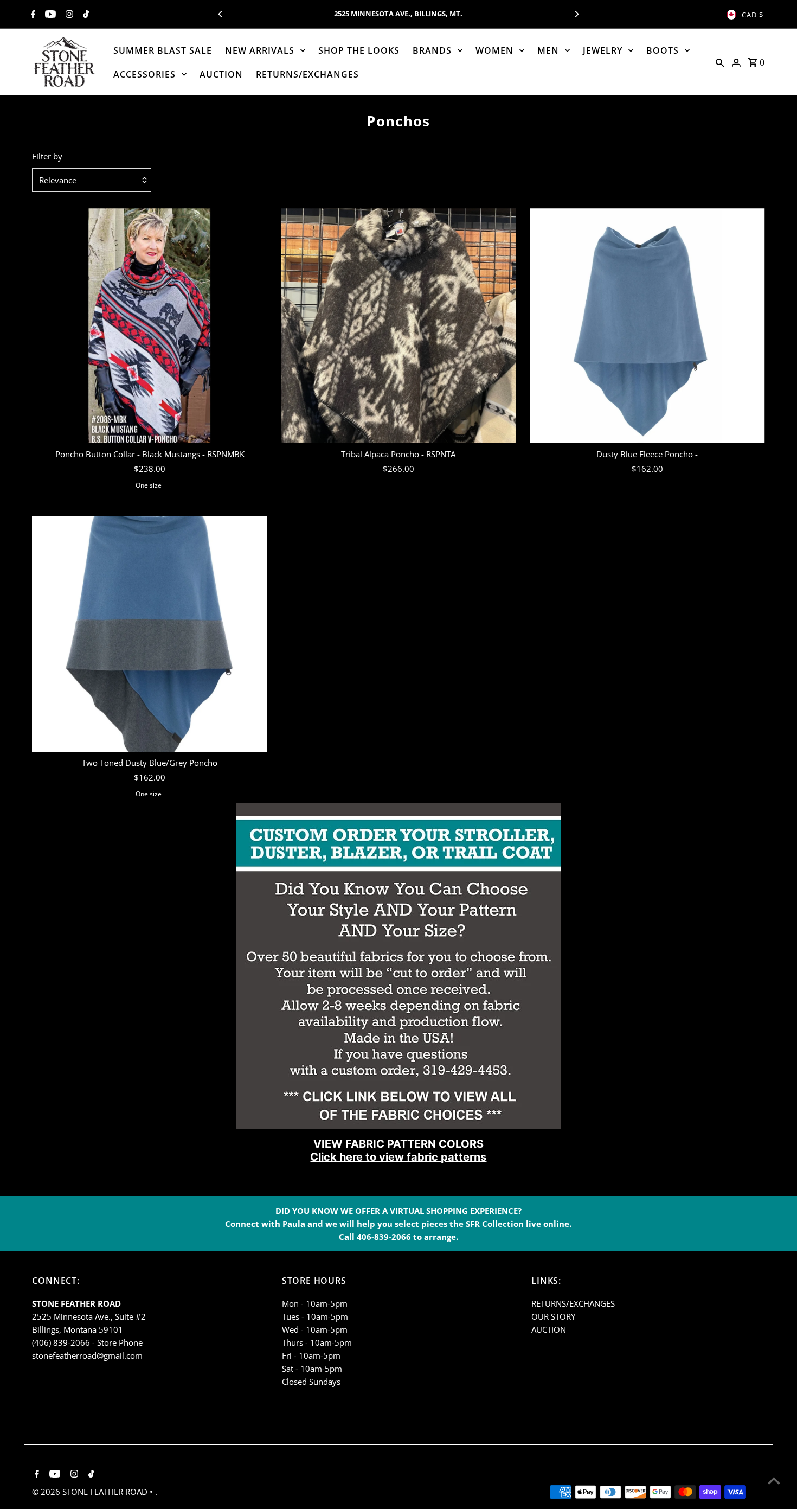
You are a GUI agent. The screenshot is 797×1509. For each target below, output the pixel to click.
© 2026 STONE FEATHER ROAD (91, 1491)
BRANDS (432, 50)
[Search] (720, 62)
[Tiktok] (84, 14)
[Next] (576, 14)
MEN (548, 50)
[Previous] (221, 14)
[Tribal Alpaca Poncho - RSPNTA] (398, 326)
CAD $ (752, 15)
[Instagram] (68, 14)
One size (149, 485)
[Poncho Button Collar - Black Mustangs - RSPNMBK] (149, 326)
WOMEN (494, 50)
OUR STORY (553, 1316)
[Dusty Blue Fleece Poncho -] (647, 326)
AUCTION (221, 74)
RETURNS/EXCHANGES (307, 74)
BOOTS (662, 50)
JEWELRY (602, 50)
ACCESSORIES (144, 74)
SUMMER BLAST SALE (162, 50)
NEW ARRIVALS (259, 50)
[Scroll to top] (774, 1480)
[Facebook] (31, 14)
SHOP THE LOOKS (359, 50)
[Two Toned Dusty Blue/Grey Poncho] (149, 634)
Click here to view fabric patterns (398, 1156)
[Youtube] (49, 14)
